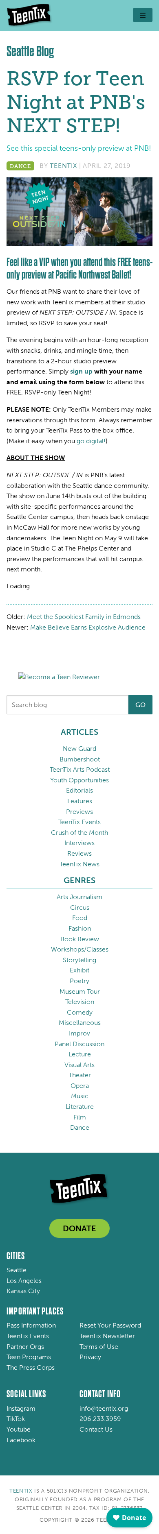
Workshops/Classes (79, 949)
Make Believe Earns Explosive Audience (88, 627)
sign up (81, 371)
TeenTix (63, 166)
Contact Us (96, 1429)
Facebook (21, 1440)
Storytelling (79, 960)
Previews (79, 812)
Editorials (79, 790)
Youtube (19, 1429)
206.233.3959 (100, 1419)
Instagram (21, 1408)
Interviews (79, 843)
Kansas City (23, 1291)
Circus (79, 907)
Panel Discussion (79, 1044)
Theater (79, 1075)
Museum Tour (80, 991)
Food (79, 918)
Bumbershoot (80, 759)
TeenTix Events (79, 822)
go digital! (91, 441)
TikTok (16, 1419)
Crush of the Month (79, 832)
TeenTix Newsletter (107, 1336)
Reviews (79, 853)
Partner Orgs (25, 1346)
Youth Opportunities (79, 780)
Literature (80, 1106)
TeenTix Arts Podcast (80, 769)
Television (79, 1002)
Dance (20, 166)
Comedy (80, 1012)
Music (79, 1096)
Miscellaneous (80, 1022)
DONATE (79, 1228)
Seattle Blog (30, 51)
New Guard (79, 748)
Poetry (79, 981)
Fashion (79, 928)
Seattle (16, 1270)
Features (79, 801)
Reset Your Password (110, 1325)
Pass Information (31, 1325)
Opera (80, 1086)
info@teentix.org (104, 1408)
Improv (79, 1033)
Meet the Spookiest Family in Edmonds (84, 617)
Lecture (79, 1054)
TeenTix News (79, 864)
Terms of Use (99, 1346)
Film (79, 1117)
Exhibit (79, 970)
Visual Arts (79, 1065)
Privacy (90, 1357)
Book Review (79, 939)
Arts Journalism (79, 897)
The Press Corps (31, 1367)
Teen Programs (29, 1357)
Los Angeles (24, 1281)
